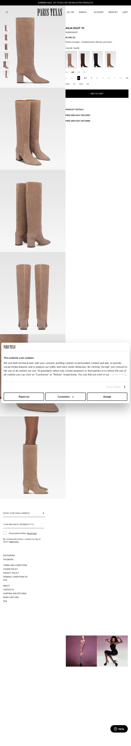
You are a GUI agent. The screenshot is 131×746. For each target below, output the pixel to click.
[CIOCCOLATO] (84, 59)
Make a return (11, 597)
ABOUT (6, 586)
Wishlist (113, 12)
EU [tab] (67, 72)
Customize (64, 396)
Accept (107, 396)
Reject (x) (24, 396)
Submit (40, 513)
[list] (97, 59)
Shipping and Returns (15, 593)
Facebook (8, 559)
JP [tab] (84, 72)
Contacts (8, 589)
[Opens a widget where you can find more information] (119, 729)
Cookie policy (10, 569)
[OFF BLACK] (97, 59)
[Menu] (7, 12)
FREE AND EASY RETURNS (78, 121)
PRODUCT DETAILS (75, 109)
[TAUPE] (71, 59)
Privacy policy (11, 573)
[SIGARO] (110, 59)
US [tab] (72, 72)
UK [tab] (78, 72)
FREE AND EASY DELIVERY (78, 115)
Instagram (9, 555)
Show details (113, 387)
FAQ (5, 601)
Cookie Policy (118, 374)
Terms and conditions (15, 565)
